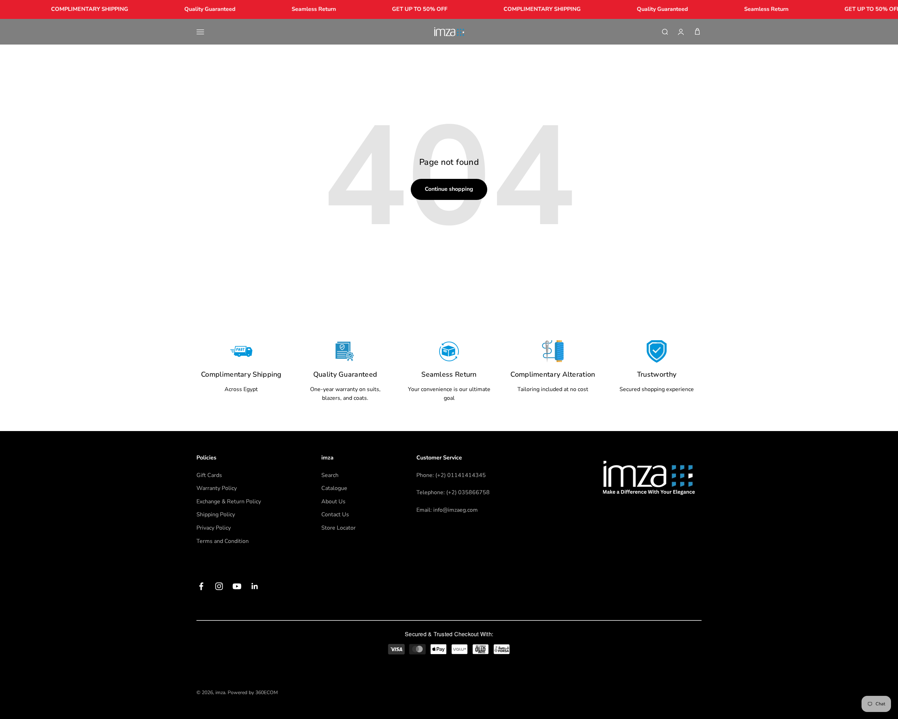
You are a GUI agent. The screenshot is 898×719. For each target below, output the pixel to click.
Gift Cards (209, 475)
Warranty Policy (216, 488)
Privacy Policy (213, 528)
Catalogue (334, 488)
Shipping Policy (215, 514)
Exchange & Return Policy (228, 501)
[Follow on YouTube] (237, 586)
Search (330, 475)
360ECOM (266, 692)
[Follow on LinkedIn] (255, 586)
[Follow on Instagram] (219, 586)
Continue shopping (449, 189)
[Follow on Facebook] (201, 586)
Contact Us (335, 514)
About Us (333, 501)
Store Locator (338, 528)
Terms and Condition (222, 541)
